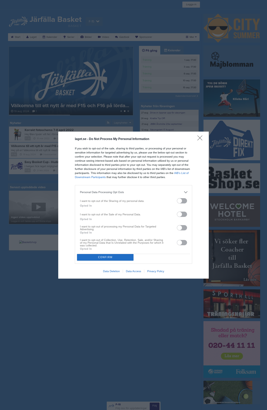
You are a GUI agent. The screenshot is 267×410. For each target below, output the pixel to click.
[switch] (182, 200)
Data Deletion (111, 271)
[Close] (201, 139)
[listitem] (133, 192)
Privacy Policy (155, 271)
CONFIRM (105, 257)
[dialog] (133, 205)
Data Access (133, 271)
